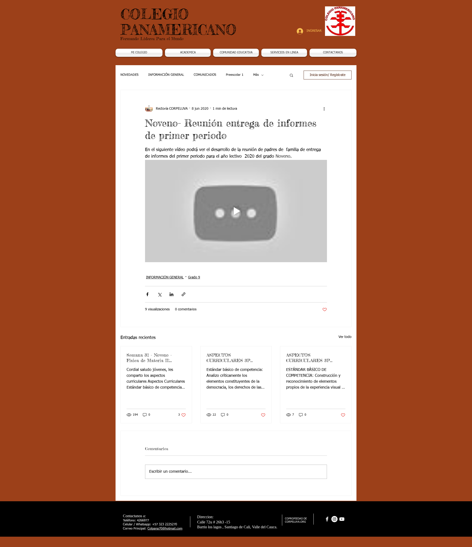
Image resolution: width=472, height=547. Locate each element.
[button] (188, 53)
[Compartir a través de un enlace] (183, 294)
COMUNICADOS (205, 74)
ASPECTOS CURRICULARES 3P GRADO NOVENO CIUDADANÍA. (228, 357)
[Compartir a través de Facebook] (147, 294)
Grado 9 (194, 277)
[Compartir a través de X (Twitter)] (159, 294)
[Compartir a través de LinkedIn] (171, 294)
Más (256, 74)
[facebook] (327, 519)
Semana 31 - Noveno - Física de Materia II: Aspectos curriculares (149, 357)
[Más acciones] (324, 109)
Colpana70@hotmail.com (165, 528)
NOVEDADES (129, 74)
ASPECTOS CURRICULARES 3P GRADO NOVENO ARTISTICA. (308, 357)
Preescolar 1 (234, 74)
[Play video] (236, 211)
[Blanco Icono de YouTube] (342, 519)
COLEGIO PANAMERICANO (178, 21)
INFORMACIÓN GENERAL (166, 74)
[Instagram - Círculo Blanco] (334, 519)
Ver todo (345, 337)
